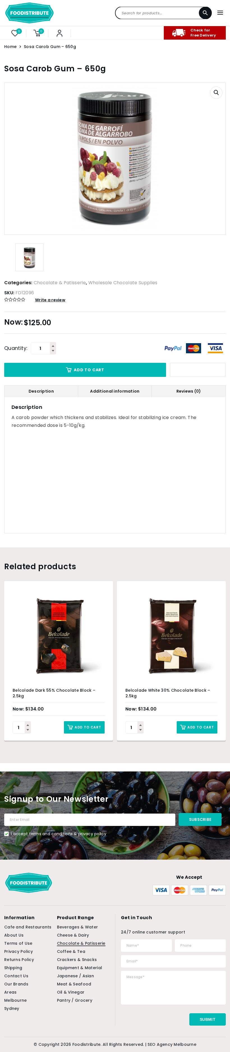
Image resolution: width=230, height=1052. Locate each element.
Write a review (50, 300)
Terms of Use (18, 943)
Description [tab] (41, 391)
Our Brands (16, 984)
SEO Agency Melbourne (172, 1044)
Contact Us (16, 976)
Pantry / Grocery (74, 1000)
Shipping (13, 968)
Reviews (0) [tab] (188, 391)
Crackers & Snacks (77, 959)
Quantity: (15, 348)
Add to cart (89, 370)
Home (10, 46)
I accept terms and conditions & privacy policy (58, 834)
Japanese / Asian (75, 976)
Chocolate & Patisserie (60, 282)
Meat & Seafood (74, 984)
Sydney (11, 1008)
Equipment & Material (79, 968)
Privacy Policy (18, 951)
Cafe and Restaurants (28, 927)
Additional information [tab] (114, 391)
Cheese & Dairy (73, 935)
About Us (14, 935)
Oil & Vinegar (71, 992)
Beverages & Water (77, 927)
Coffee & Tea (71, 951)
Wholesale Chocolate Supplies (123, 282)
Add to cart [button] (88, 727)
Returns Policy (19, 959)
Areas (10, 992)
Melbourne (15, 1000)
